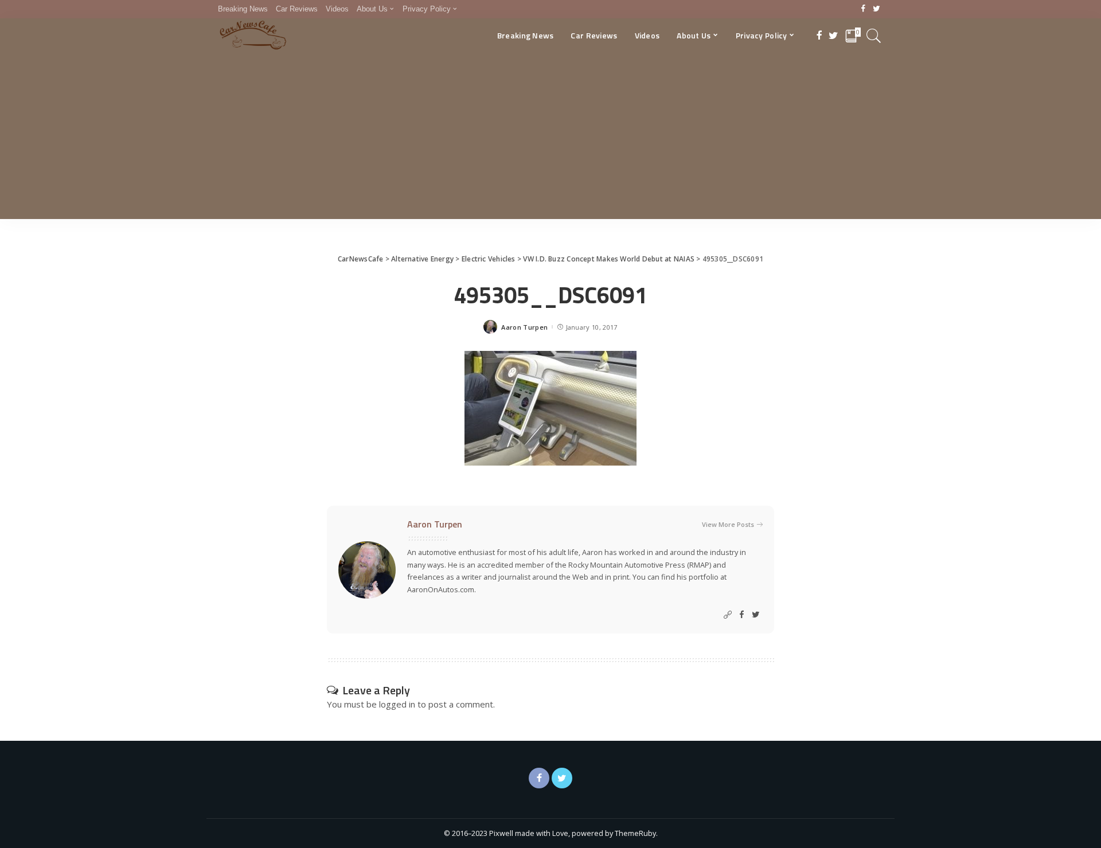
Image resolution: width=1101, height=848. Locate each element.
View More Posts (728, 524)
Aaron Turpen (524, 327)
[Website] (728, 615)
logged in (397, 704)
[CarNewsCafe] (253, 35)
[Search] (874, 35)
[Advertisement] (550, 138)
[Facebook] (863, 9)
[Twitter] (876, 9)
